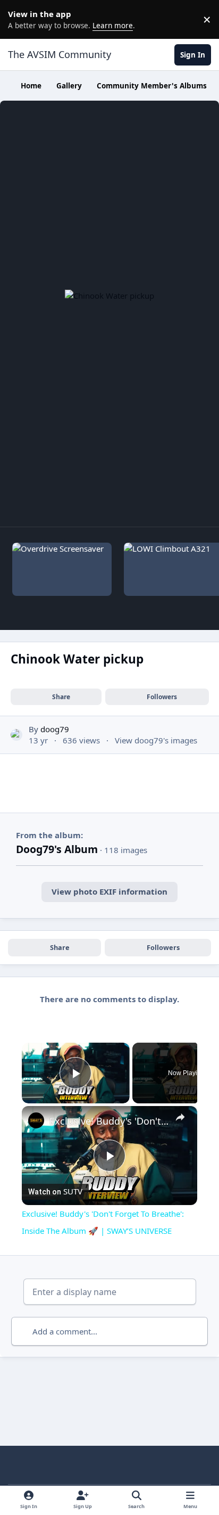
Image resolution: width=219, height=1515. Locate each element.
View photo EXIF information (109, 891)
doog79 (54, 729)
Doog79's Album (57, 849)
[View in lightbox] (109, 314)
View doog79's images (156, 740)
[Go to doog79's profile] (17, 735)
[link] (36, 1120)
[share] (180, 1117)
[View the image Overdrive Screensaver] (62, 569)
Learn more (21, 19)
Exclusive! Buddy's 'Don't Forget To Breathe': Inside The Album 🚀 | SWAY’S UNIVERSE (109, 1121)
